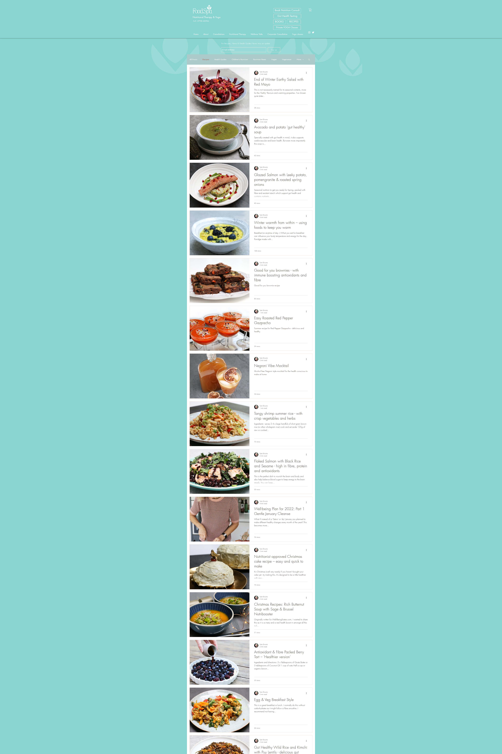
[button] (310, 9)
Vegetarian (286, 59)
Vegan (274, 59)
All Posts (193, 59)
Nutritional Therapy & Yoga (207, 17)
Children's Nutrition (240, 59)
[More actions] (307, 72)
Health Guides (220, 59)
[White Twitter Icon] (313, 32)
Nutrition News (259, 59)
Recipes (205, 59)
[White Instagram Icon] (309, 32)
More (299, 59)
